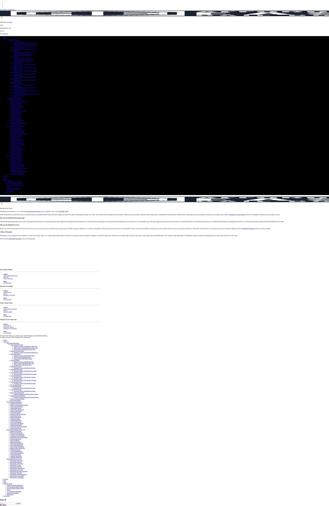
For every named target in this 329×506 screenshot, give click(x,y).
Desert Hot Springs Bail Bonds (18, 134)
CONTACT (6, 192)
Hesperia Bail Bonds (16, 118)
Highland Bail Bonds (16, 121)
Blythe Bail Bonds (15, 146)
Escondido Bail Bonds (16, 66)
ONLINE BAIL (7, 180)
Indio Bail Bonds (15, 137)
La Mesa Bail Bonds (15, 86)
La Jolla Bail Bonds (15, 83)
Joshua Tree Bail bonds (16, 103)
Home (5, 37)
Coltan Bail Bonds (15, 109)
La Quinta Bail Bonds (16, 148)
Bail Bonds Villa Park (16, 169)
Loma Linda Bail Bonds (16, 120)
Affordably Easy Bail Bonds (237, 214)
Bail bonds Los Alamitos (17, 174)
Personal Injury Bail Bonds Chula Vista (24, 46)
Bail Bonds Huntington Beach (18, 171)
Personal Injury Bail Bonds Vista (22, 61)
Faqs (4, 179)
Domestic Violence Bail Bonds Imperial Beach (26, 94)
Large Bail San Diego (13, 189)
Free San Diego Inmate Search (15, 183)
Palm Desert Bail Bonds (16, 140)
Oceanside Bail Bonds (16, 69)
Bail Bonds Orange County (14, 155)
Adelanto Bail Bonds (16, 100)
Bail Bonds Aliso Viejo (16, 157)
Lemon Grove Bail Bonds (17, 95)
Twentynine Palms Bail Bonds (18, 123)
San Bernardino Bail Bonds (14, 98)
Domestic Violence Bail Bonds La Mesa (24, 87)
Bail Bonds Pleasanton (34, 211)
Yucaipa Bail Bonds (15, 125)
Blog (4, 177)
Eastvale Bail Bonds (15, 135)
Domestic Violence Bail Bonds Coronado (25, 77)
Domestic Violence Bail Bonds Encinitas (25, 80)
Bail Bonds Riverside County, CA (16, 126)
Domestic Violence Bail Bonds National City (26, 49)
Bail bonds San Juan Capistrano (19, 168)
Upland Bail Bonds (15, 112)
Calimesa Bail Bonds (16, 152)
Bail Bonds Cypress (15, 162)
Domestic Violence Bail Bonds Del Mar (24, 64)
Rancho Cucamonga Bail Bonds (19, 101)
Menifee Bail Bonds (15, 138)
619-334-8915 (7, 333)
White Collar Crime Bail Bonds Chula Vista (25, 44)
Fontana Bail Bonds (15, 104)
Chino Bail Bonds (15, 115)
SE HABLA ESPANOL (8, 9)
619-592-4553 (7, 283)
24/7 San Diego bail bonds (14, 188)
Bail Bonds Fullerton (16, 163)
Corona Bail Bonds (15, 151)
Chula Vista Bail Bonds (16, 41)
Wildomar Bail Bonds (16, 154)
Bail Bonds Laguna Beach (17, 165)
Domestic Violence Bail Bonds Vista (23, 58)
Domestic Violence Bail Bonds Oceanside (25, 71)
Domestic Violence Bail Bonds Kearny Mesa (26, 91)
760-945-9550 (7, 316)
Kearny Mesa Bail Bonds (17, 89)
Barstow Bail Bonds (15, 114)
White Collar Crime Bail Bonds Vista (24, 60)
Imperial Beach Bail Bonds (17, 92)
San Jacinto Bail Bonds (16, 141)
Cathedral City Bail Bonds (17, 132)
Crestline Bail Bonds (16, 117)
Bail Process (10, 191)
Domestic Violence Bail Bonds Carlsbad (25, 74)
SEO (30, 336)
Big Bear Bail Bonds (16, 108)
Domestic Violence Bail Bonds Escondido (25, 67)
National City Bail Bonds (17, 47)
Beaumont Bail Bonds (16, 129)
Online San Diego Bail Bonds (15, 182)
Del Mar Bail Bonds (15, 63)
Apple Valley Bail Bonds (17, 106)
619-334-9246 (7, 299)
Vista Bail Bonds (14, 57)
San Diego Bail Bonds (13, 40)
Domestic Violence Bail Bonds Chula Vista (25, 43)
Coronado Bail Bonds (16, 75)
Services (5, 175)
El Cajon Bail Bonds (16, 81)
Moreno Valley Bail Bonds (17, 145)
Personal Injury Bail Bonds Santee (23, 55)
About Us (6, 38)
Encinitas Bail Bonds (16, 78)
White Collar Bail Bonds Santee (22, 54)
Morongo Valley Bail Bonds (18, 111)
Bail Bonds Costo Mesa (16, 160)
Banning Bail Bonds (15, 128)
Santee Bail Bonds (15, 50)
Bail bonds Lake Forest (16, 166)
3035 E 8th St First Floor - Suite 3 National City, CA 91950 (10, 327)
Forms (8, 186)
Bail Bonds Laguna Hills (17, 172)
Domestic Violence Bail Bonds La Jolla (24, 84)
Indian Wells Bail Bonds (16, 149)
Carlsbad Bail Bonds (16, 72)
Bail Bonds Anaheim (16, 158)
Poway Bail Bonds (15, 97)
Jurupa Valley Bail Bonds (17, 143)
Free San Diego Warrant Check (15, 185)
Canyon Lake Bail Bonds (17, 131)
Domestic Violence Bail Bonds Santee (24, 52)
